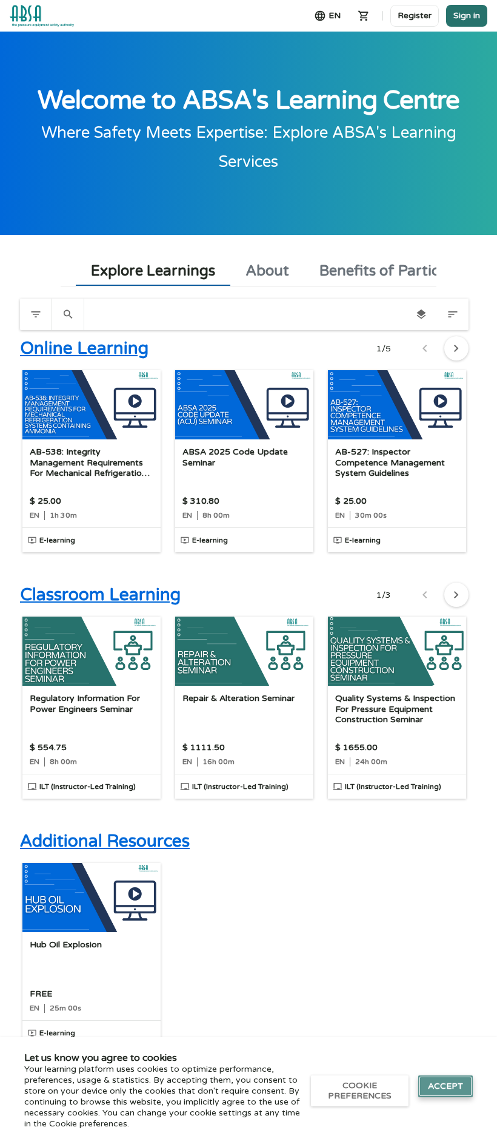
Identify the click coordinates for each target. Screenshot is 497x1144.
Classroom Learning (100, 594)
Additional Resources (105, 841)
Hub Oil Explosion (66, 944)
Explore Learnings (153, 271)
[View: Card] (421, 314)
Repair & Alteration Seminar (238, 698)
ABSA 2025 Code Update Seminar (235, 457)
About (267, 271)
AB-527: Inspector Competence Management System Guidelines (390, 462)
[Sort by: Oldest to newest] (453, 314)
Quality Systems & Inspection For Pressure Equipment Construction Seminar (395, 709)
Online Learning (84, 348)
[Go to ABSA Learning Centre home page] (42, 16)
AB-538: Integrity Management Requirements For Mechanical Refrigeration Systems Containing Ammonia (91, 463)
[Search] (68, 314)
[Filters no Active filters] (36, 314)
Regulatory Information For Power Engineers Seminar (85, 703)
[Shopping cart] (364, 16)
